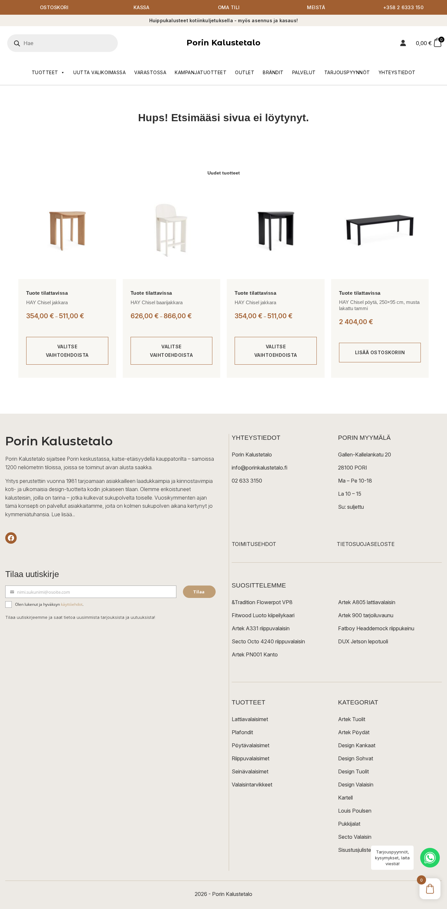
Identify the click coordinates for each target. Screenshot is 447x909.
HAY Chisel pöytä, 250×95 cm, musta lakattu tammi (379, 305)
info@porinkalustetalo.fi (259, 467)
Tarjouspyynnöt (347, 72)
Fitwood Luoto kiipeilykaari (263, 615)
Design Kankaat (356, 745)
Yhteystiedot (397, 72)
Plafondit (242, 732)
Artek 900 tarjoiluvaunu (365, 615)
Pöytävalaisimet (250, 745)
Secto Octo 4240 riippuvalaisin (268, 641)
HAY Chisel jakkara (47, 302)
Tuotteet (45, 72)
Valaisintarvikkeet (252, 784)
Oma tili (229, 7)
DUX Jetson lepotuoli (363, 641)
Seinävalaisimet (250, 771)
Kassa (142, 7)
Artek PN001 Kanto (255, 654)
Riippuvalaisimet (250, 758)
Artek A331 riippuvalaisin (261, 628)
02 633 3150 (247, 480)
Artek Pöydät (353, 732)
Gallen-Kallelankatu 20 (364, 454)
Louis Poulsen (354, 810)
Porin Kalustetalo (223, 42)
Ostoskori (54, 7)
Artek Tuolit (351, 719)
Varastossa (150, 72)
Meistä (316, 7)
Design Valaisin (355, 784)
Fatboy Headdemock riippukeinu (376, 628)
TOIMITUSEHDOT (254, 544)
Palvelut (304, 72)
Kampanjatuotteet (200, 72)
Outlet (244, 72)
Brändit (273, 72)
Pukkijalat (349, 823)
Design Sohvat (355, 758)
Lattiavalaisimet (250, 719)
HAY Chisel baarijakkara (157, 302)
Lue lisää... (63, 514)
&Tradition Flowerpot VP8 (262, 602)
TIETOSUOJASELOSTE (366, 544)
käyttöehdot (71, 604)
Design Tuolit (353, 771)
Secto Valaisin (354, 837)
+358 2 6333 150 (403, 7)
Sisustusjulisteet (357, 850)
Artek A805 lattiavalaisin (366, 602)
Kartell (345, 797)
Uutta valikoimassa (99, 72)
